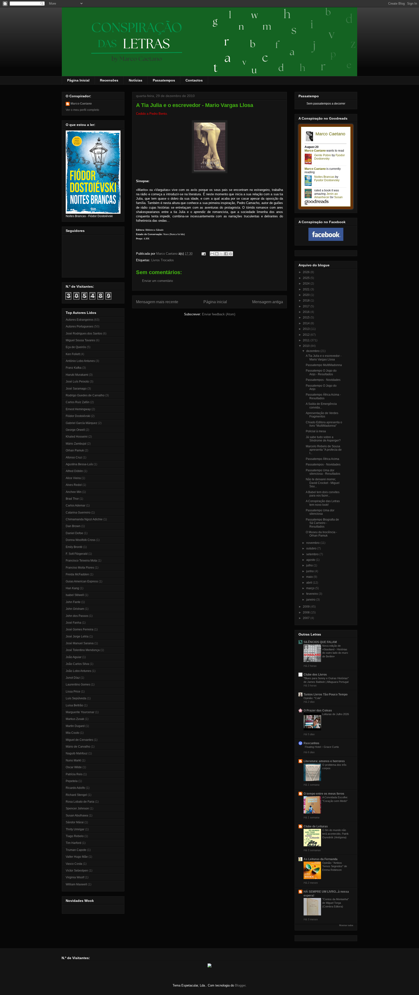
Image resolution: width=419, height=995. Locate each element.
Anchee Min (73, 492)
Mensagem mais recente (157, 302)
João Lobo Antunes (78, 671)
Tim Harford (73, 843)
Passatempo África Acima (322, 459)
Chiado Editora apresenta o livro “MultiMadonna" (324, 424)
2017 (306, 306)
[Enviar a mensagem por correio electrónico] (203, 253)
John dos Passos (77, 616)
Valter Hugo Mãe (77, 856)
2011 (306, 340)
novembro (313, 543)
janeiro (311, 599)
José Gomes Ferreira (79, 629)
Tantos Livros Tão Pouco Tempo (325, 694)
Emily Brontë (74, 547)
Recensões (109, 80)
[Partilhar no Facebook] (226, 253)
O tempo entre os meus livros (324, 793)
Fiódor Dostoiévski (78, 416)
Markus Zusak (75, 719)
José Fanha (73, 622)
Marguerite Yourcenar (80, 712)
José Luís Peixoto (77, 381)
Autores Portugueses (79, 326)
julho (310, 565)
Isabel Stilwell (75, 595)
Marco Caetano (81, 103)
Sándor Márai (75, 822)
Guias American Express (82, 581)
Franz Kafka (73, 367)
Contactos (194, 80)
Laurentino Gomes (78, 684)
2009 (306, 606)
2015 (306, 317)
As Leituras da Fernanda (321, 859)
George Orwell (75, 430)
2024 (306, 283)
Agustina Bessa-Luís (79, 464)
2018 (306, 300)
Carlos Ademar (75, 505)
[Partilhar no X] (221, 253)
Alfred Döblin (74, 471)
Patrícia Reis (74, 774)
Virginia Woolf (75, 877)
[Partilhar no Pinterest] (230, 253)
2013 (306, 329)
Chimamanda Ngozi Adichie (84, 519)
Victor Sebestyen (77, 870)
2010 (306, 346)
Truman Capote (76, 850)
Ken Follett (73, 354)
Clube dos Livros (315, 674)
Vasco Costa (74, 863)
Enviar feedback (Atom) (218, 314)
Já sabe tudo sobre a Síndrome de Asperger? (323, 438)
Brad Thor (72, 498)
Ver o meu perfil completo (82, 110)
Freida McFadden (77, 574)
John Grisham (75, 609)
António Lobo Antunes (80, 361)
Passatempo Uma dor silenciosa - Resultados (323, 472)
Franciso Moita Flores (80, 567)
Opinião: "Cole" (312, 698)
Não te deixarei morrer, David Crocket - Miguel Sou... (322, 483)
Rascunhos (311, 743)
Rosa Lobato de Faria (80, 801)
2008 (306, 612)
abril (309, 582)
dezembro (313, 351)
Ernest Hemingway (78, 409)
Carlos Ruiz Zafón (77, 402)
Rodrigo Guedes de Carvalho (85, 395)
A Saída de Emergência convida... (321, 405)
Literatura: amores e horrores (324, 761)
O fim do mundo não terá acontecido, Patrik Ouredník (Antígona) (335, 834)
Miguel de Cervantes (79, 740)
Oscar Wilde (74, 767)
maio (310, 577)
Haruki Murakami (77, 374)
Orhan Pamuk (75, 450)
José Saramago (76, 388)
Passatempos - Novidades (323, 380)
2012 (306, 334)
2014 (306, 323)
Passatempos (164, 80)
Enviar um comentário (157, 281)
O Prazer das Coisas (318, 710)
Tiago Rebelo (75, 836)
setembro (312, 554)
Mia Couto (72, 732)
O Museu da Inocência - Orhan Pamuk (321, 533)
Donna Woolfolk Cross (80, 540)
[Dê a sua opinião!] (216, 253)
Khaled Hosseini (77, 436)
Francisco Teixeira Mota (81, 560)
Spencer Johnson (77, 808)
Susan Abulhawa (77, 815)
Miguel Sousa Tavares (80, 340)
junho (310, 571)
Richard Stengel (76, 795)
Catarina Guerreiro (78, 512)
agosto (311, 560)
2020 (306, 295)
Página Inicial (78, 80)
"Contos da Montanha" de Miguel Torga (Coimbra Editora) (335, 903)
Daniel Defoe (74, 533)
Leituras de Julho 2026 (335, 714)
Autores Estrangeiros (79, 319)
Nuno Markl (73, 760)
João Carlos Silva (77, 664)
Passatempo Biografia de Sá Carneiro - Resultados (322, 523)
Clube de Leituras (316, 826)
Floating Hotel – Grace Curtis (322, 746)
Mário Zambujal (76, 443)
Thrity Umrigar (75, 829)
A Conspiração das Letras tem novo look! (323, 502)
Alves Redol (74, 485)
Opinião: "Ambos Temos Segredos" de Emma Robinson (334, 866)
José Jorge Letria (77, 636)
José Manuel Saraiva (80, 643)
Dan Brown (73, 526)
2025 (306, 278)
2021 (306, 289)
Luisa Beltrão (74, 705)
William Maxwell (76, 884)
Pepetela (72, 781)
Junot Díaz (73, 677)
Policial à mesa (316, 431)
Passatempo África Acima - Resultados (323, 396)
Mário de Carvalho (78, 746)
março (310, 588)
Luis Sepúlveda (76, 698)
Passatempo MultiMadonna (324, 365)
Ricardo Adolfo (75, 788)
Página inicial (215, 302)
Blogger (240, 985)
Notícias (135, 80)
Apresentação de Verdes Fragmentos (322, 414)
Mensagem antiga (267, 302)
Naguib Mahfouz (77, 753)
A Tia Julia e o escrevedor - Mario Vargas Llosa (323, 357)
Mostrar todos (346, 925)
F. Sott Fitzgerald (77, 553)
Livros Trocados (162, 260)
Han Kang (72, 588)
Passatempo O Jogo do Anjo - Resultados (321, 372)
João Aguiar (73, 657)
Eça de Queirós (76, 347)
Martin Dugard (75, 726)
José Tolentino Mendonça (83, 650)
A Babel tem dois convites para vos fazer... (322, 493)
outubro (311, 548)
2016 (306, 312)
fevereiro (312, 593)
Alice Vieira (73, 478)
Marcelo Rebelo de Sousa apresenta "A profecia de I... (324, 450)
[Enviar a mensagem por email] (212, 253)
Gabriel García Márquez (81, 423)
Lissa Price (73, 691)
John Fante (73, 602)
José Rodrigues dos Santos (84, 333)
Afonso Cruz (74, 457)
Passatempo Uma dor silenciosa (320, 512)
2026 (306, 272)
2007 (306, 618)
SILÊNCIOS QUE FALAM (320, 642)
